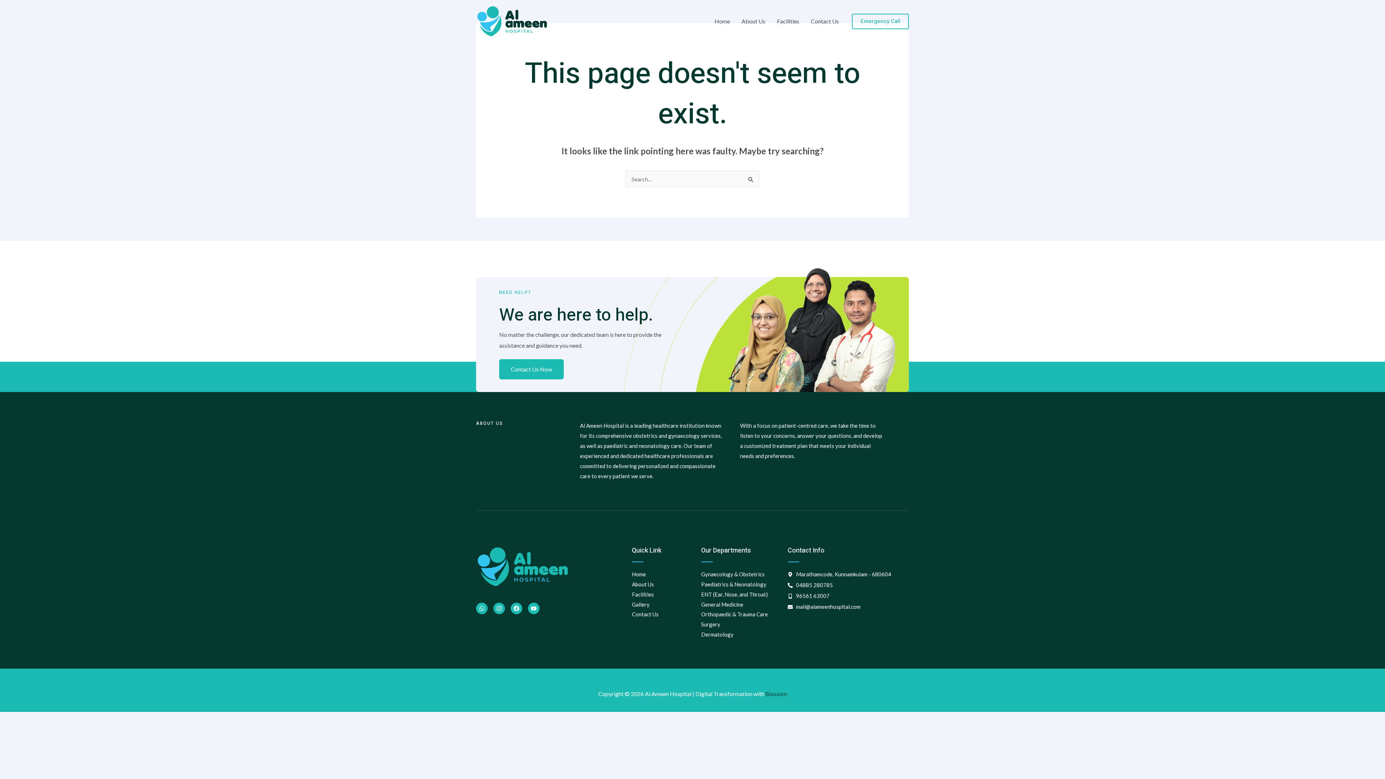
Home (722, 21)
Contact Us (825, 21)
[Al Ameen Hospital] (512, 20)
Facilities (788, 21)
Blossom (776, 693)
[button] (880, 21)
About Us (753, 21)
